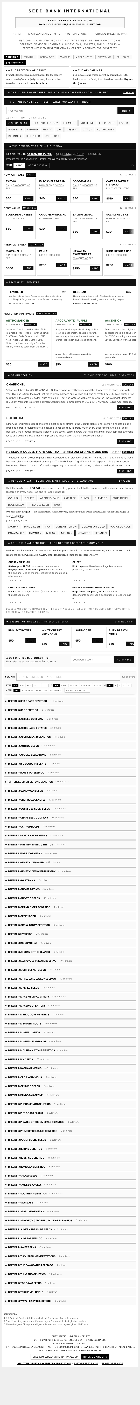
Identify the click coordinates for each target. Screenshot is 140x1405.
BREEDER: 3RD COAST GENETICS (35, 706)
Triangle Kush (39, 508)
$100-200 (86, 689)
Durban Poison (66, 530)
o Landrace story (45, 123)
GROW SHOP (104, 57)
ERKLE (43, 255)
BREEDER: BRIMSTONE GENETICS (68, 786)
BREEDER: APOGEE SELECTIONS (39, 759)
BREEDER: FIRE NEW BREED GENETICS (44, 849)
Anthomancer (17, 324)
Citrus (87, 129)
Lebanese (101, 536)
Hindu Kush (32, 530)
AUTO (37, 689)
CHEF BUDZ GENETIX (66, 328)
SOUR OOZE (83, 634)
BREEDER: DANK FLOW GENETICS (35, 840)
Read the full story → (21, 411)
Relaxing (69, 123)
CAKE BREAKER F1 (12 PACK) (118, 186)
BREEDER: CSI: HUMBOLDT (48, 831)
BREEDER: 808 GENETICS (35, 715)
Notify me (124, 663)
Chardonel (15, 388)
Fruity (47, 129)
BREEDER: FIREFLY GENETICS (37, 858)
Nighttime (87, 123)
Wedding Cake (49, 502)
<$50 (64, 689)
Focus (123, 123)
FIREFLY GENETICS (56, 625)
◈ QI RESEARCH (14, 62)
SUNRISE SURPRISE (118, 255)
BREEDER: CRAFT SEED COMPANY (44, 822)
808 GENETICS (47, 259)
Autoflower (105, 129)
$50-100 (73, 689)
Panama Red (16, 536)
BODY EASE (27, 694)
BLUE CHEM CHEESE (19, 218)
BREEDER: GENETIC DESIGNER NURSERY (43, 876)
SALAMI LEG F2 (83, 218)
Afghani (13, 530)
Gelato (30, 502)
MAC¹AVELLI (14, 255)
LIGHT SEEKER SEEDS (117, 192)
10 (124, 689)
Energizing (106, 123)
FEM (29, 689)
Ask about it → (39, 169)
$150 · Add (125, 411)
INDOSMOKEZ (13, 222)
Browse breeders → (38, 83)
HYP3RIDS (115, 456)
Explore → (126, 484)
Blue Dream (16, 508)
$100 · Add (125, 445)
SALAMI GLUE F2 (117, 218)
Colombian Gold (93, 530)
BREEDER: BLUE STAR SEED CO (50, 777)
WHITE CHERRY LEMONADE (52, 636)
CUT (45, 689)
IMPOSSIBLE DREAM (52, 185)
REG (22, 689)
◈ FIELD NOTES (84, 57)
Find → (126, 110)
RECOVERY (55, 694)
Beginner (14, 136)
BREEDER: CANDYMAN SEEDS (44, 795)
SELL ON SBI (123, 57)
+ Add (20, 169)
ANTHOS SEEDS (14, 328)
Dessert (72, 129)
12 (129, 689)
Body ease (15, 129)
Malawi (51, 536)
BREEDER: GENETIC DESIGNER (33, 867)
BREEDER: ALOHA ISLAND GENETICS (55, 742)
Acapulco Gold (120, 530)
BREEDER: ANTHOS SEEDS (35, 750)
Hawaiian (35, 536)
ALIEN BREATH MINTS (118, 636)
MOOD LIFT (41, 694)
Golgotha (14, 422)
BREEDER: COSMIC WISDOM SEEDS (45, 813)
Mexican (67, 536)
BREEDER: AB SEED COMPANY (33, 724)
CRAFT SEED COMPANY (18, 259)
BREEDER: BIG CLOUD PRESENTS (33, 768)
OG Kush (14, 502)
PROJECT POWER (19, 634)
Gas (59, 129)
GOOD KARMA (82, 185)
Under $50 (52, 136)
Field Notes (17, 519)
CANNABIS (12, 57)
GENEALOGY (47, 57)
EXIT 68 (11, 185)
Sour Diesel (121, 502)
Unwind (32, 129)
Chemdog (101, 502)
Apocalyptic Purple (71, 324)
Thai (48, 530)
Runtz (85, 502)
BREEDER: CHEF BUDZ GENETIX (34, 804)
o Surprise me (18, 123)
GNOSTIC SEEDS (56, 153)
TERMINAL (29, 57)
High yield (33, 136)
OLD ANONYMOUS (111, 388)
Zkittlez (70, 502)
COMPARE (64, 57)
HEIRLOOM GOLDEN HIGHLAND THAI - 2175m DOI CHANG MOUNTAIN (57, 455)
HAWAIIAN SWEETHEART (82, 256)
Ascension (34, 153)
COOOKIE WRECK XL (52, 218)
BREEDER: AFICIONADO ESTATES (33, 732)
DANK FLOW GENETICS (18, 189)
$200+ (97, 689)
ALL (15, 689)
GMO (57, 508)
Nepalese (84, 536)
